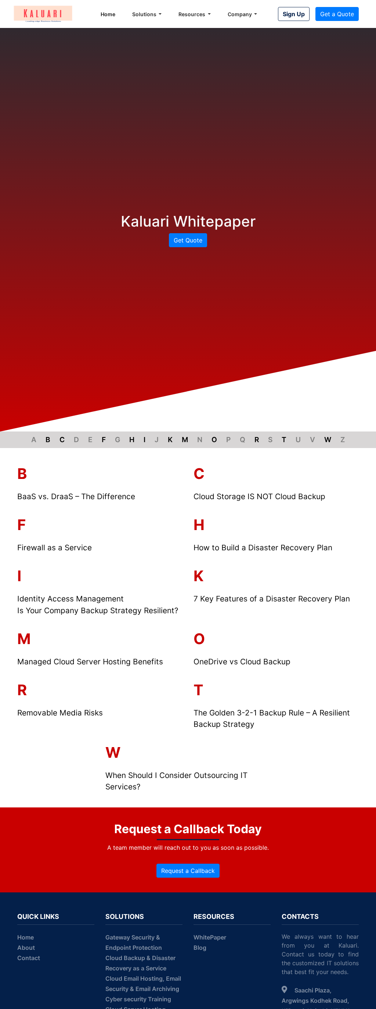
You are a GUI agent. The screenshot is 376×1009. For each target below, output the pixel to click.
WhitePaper (210, 937)
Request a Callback (188, 870)
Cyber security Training (138, 999)
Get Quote (188, 240)
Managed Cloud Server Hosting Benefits (90, 661)
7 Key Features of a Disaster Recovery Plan (272, 598)
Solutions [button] (145, 14)
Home (108, 14)
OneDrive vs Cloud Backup (242, 661)
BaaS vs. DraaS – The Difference (76, 496)
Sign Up (294, 14)
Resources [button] (192, 14)
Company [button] (240, 14)
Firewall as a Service (54, 547)
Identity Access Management (70, 598)
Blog (200, 947)
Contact (28, 958)
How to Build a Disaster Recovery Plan (263, 547)
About (26, 947)
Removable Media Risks (60, 712)
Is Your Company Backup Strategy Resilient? (97, 610)
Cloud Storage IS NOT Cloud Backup (259, 496)
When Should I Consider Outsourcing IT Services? (176, 781)
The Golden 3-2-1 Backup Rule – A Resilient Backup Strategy (272, 718)
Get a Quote (337, 14)
